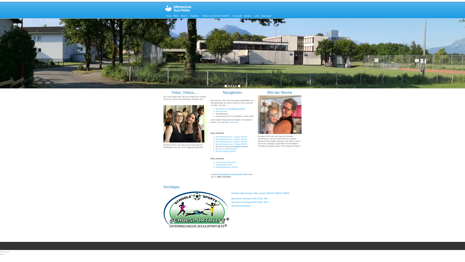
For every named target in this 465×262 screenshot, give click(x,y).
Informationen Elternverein (226, 162)
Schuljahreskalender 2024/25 (227, 167)
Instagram (237, 146)
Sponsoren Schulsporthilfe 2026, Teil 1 (250, 198)
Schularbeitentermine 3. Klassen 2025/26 (231, 141)
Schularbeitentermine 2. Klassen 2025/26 (231, 139)
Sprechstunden (221, 111)
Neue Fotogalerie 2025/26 (226, 151)
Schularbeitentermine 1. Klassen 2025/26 (231, 136)
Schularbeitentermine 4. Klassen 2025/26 (231, 144)
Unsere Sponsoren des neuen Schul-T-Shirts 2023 (260, 193)
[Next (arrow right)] (3, 254)
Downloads (233, 122)
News (219, 122)
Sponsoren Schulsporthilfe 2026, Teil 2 (250, 202)
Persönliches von (230, 109)
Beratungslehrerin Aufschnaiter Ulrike (232, 174)
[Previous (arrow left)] (1, 254)
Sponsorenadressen (241, 205)
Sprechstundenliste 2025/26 (226, 149)
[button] (185, 15)
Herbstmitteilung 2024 (224, 164)
